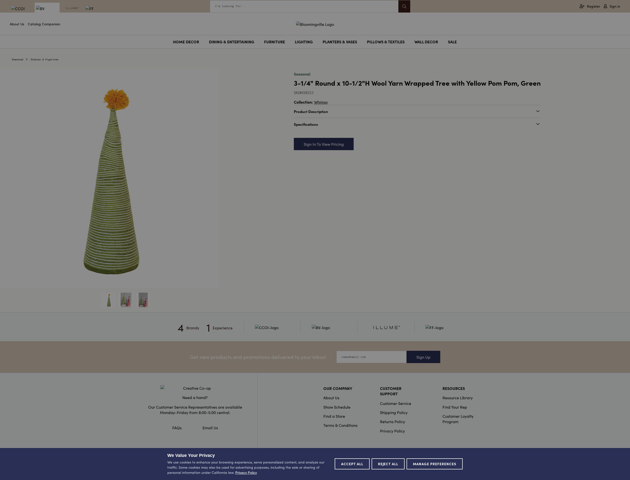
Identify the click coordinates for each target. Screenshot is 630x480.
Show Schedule (336, 407)
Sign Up (423, 357)
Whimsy (321, 102)
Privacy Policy (392, 430)
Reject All (388, 463)
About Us (17, 23)
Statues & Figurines (45, 59)
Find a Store (334, 416)
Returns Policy (392, 421)
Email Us (210, 427)
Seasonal (18, 59)
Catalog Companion (44, 23)
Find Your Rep (454, 407)
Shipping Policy (394, 412)
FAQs (177, 427)
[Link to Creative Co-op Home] (195, 388)
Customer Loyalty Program (457, 418)
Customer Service (395, 403)
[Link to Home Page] (315, 23)
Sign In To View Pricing (324, 144)
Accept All (352, 463)
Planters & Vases (340, 41)
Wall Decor (426, 41)
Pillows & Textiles (386, 41)
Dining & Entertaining (231, 41)
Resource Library (457, 397)
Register (593, 6)
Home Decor (186, 41)
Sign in (615, 6)
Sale (452, 41)
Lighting (304, 41)
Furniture (274, 41)
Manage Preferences (434, 463)
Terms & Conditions (340, 425)
